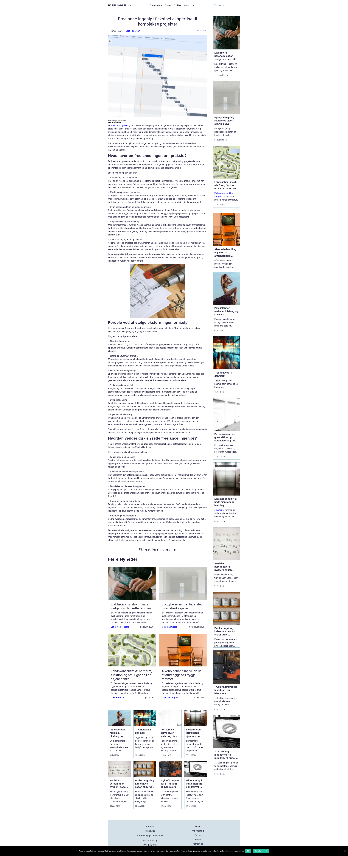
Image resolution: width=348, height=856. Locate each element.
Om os (167, 5)
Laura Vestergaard (120, 627)
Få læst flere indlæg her (158, 549)
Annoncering (156, 5)
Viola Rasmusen (169, 627)
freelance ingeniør (119, 125)
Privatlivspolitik (261, 851)
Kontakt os (189, 5)
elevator (218, 510)
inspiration (202, 30)
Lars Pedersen (133, 31)
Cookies (177, 5)
